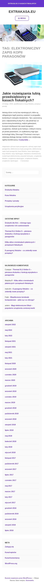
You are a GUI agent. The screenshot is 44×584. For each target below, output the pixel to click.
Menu (23, 18)
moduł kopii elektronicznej (11, 156)
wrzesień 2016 (10, 519)
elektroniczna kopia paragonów (21, 149)
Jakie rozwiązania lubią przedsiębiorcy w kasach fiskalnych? (21, 96)
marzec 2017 (10, 491)
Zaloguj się (9, 547)
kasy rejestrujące (17, 153)
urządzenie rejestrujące (10, 161)
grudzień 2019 (10, 386)
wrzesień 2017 (10, 469)
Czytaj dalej (24, 140)
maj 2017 (8, 486)
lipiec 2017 (9, 475)
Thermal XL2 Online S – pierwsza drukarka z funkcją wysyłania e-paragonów (18, 234)
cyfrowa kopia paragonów (18, 146)
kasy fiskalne (6, 153)
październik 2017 (11, 464)
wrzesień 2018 (10, 419)
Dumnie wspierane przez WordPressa (18, 578)
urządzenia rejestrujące (16, 158)
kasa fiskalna (22, 151)
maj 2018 (8, 436)
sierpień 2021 (10, 347)
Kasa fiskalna (29, 104)
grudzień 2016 (10, 508)
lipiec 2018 (9, 430)
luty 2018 (8, 447)
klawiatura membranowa (32, 153)
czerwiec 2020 (10, 375)
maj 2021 (8, 352)
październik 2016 (11, 514)
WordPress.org (11, 563)
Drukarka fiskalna (12, 190)
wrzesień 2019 (10, 391)
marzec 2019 (10, 402)
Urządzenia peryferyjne (14, 206)
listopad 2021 (10, 341)
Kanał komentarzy (12, 558)
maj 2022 (8, 330)
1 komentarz (24, 161)
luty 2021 (8, 358)
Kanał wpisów (10, 552)
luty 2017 (8, 497)
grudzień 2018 (10, 408)
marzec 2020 (10, 380)
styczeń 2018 (10, 452)
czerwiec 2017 (10, 480)
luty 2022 (8, 336)
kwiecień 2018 (10, 441)
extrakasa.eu (22, 12)
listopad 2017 (10, 458)
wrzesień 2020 (10, 369)
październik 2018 (11, 413)
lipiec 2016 (9, 530)
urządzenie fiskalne (31, 158)
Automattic (30, 580)
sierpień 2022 (10, 324)
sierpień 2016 (10, 525)
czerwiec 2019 (10, 397)
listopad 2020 (10, 363)
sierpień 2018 (10, 425)
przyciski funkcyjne (27, 156)
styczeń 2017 (10, 503)
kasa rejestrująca (33, 151)
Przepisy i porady (12, 201)
